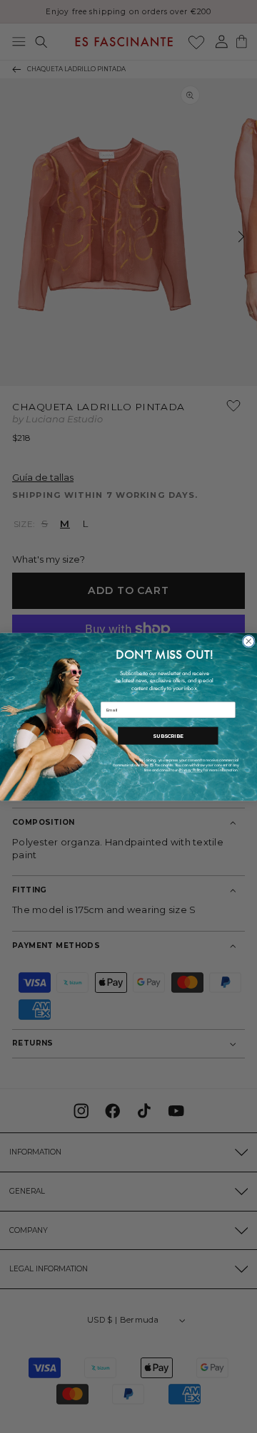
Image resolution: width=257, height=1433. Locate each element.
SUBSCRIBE (168, 735)
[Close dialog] (248, 641)
